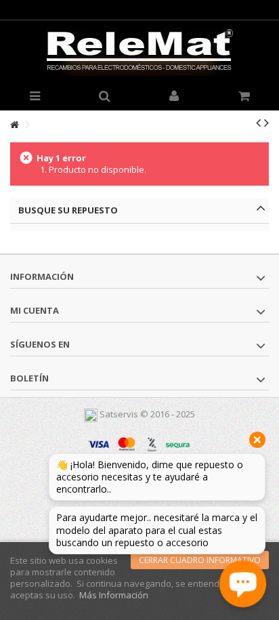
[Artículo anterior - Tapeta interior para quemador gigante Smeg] (258, 123)
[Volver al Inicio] (14, 125)
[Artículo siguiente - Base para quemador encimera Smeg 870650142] (266, 123)
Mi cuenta (34, 310)
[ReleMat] (139, 51)
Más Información (113, 595)
